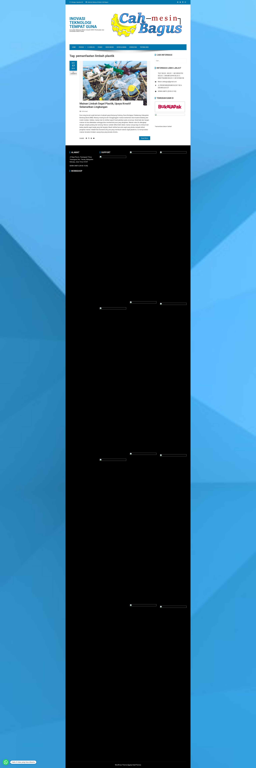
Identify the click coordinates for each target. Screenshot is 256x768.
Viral (129, 765)
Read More (144, 138)
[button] (6, 762)
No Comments (73, 73)
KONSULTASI (133, 47)
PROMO (100, 47)
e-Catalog (91, 47)
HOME (74, 47)
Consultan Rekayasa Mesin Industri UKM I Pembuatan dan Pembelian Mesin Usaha (87, 30)
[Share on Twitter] (89, 138)
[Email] (94, 138)
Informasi (85, 111)
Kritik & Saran (121, 47)
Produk (81, 47)
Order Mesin (110, 47)
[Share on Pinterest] (91, 138)
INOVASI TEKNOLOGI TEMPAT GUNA (83, 22)
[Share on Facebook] (86, 138)
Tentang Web (144, 47)
